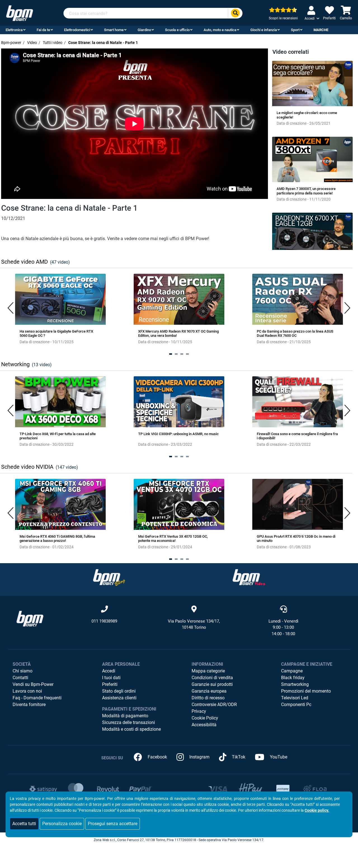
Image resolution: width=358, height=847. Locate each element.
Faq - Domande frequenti (37, 697)
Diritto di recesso (208, 697)
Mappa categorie (208, 671)
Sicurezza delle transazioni (128, 722)
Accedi (108, 671)
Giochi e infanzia (263, 30)
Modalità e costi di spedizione (131, 729)
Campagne (292, 671)
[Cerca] (235, 13)
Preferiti (109, 684)
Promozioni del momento (306, 691)
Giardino (144, 30)
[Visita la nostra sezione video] (249, 577)
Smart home (114, 30)
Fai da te (43, 30)
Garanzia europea (209, 691)
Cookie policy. (317, 810)
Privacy (199, 711)
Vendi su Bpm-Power (33, 684)
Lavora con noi (27, 691)
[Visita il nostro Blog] (109, 577)
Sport (295, 30)
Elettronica (14, 30)
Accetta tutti (24, 823)
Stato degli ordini (119, 691)
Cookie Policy (205, 718)
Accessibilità (204, 724)
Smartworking (295, 684)
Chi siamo (22, 671)
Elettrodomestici (77, 30)
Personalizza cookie (62, 823)
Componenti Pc (296, 704)
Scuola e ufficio (177, 30)
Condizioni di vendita (212, 677)
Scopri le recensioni (283, 18)
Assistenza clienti (119, 697)
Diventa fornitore (29, 704)
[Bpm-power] (20, 12)
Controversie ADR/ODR (214, 704)
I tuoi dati (111, 677)
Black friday (293, 677)
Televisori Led (294, 697)
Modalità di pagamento (125, 715)
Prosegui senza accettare (112, 823)
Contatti (20, 677)
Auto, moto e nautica (220, 30)
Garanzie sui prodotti (212, 684)
